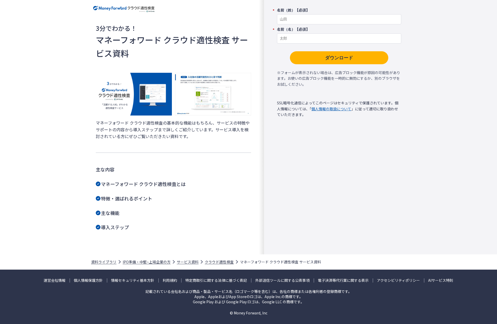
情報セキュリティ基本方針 (132, 280)
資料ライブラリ (103, 261)
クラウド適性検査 (219, 261)
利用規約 (170, 280)
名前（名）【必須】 (293, 29)
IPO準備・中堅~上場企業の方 (147, 261)
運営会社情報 (54, 280)
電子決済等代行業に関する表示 (343, 280)
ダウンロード (339, 57)
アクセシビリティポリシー (398, 280)
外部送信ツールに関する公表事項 (282, 280)
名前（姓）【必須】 (293, 10)
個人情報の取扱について (331, 108)
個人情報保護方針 (88, 280)
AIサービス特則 (440, 280)
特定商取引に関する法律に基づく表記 (216, 280)
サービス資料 (188, 261)
